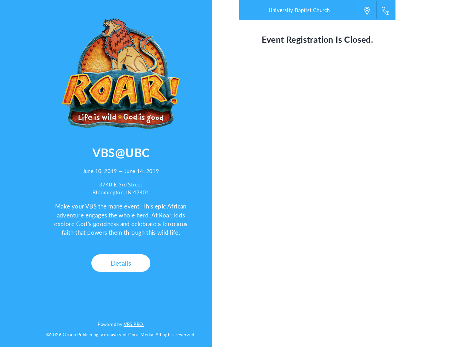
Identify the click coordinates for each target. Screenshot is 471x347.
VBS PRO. (134, 324)
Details (121, 263)
